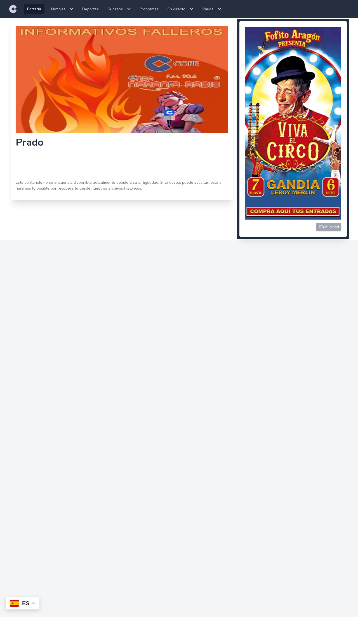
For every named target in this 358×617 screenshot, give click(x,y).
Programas (149, 9)
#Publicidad (329, 227)
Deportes (90, 9)
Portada (34, 9)
